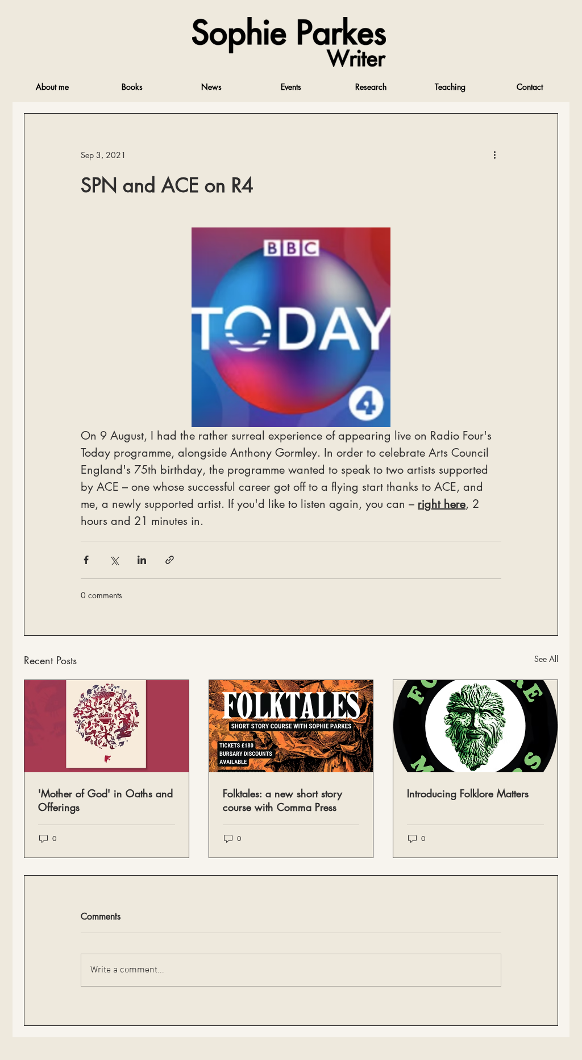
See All (546, 658)
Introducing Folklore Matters (468, 793)
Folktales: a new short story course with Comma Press (282, 800)
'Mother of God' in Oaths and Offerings (105, 800)
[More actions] (494, 155)
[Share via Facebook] (86, 559)
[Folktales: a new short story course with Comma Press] (291, 726)
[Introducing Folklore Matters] (475, 726)
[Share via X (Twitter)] (114, 559)
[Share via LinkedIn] (141, 559)
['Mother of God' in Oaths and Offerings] (106, 726)
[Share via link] (169, 559)
